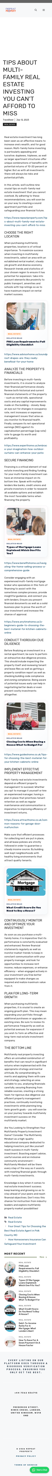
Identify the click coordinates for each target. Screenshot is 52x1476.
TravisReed (8, 120)
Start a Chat (42, 1470)
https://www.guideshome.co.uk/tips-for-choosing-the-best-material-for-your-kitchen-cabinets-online (25, 758)
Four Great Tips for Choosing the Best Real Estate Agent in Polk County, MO (25, 1230)
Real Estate (9, 124)
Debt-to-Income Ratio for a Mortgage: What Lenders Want (27, 1327)
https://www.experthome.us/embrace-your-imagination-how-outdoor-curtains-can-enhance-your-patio (25, 449)
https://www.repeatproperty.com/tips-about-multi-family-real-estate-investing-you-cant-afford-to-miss (25, 221)
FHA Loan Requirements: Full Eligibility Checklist (25, 343)
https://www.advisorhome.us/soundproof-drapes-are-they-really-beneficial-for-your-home (26, 358)
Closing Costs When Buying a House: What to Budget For (25, 743)
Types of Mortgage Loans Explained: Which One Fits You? (23, 550)
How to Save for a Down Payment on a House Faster (29, 1343)
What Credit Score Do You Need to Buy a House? (23, 909)
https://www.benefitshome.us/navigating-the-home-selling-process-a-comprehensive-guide (25, 567)
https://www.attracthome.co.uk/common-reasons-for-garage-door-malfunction (25, 823)
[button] (36, 10)
